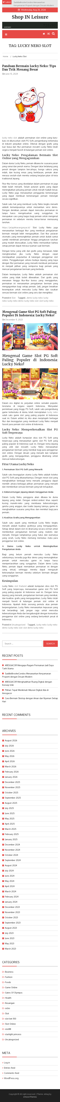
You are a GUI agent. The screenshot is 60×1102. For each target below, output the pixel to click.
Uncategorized (18, 624)
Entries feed (9, 1068)
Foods (8, 982)
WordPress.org (11, 1078)
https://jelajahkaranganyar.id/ (16, 227)
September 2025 (13, 797)
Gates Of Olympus (13, 992)
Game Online (11, 987)
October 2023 (11, 917)
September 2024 (13, 860)
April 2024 (10, 886)
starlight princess (13, 1034)
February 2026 (12, 771)
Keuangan (10, 1003)
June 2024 (9, 876)
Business (9, 972)
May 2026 (9, 756)
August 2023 (11, 928)
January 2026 (11, 777)
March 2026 (10, 766)
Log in (7, 1062)
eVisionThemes (30, 1097)
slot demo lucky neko (33, 627)
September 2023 (13, 922)
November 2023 (12, 912)
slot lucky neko (46, 301)
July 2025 (9, 808)
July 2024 (9, 870)
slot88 (8, 1029)
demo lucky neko (35, 298)
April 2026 (10, 761)
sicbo (7, 1008)
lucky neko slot (9, 137)
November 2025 (12, 787)
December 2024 (12, 844)
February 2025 (12, 834)
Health (8, 998)
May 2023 (9, 943)
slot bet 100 (10, 1018)
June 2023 (9, 938)
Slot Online (10, 1024)
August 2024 (11, 865)
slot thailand (20, 586)
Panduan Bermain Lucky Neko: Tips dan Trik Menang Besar (29, 67)
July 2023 (9, 933)
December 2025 (12, 782)
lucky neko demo (16, 301)
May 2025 (9, 818)
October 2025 (11, 792)
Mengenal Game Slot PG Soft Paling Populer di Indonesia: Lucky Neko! (29, 313)
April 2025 (10, 824)
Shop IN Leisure (30, 17)
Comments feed (11, 1073)
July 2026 (9, 745)
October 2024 (11, 855)
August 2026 (11, 740)
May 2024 (9, 881)
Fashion (8, 977)
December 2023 (12, 907)
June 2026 (10, 751)
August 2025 (11, 803)
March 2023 (10, 948)
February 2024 (11, 896)
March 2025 (10, 829)
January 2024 (11, 902)
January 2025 (11, 839)
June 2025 (10, 813)
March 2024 (10, 891)
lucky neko (52, 412)
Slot (14, 298)
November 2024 (12, 850)
